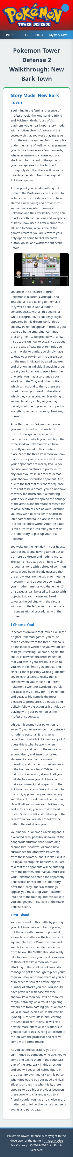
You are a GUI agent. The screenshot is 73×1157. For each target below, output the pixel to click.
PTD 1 (10, 35)
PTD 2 (24, 35)
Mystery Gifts (58, 35)
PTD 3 (39, 35)
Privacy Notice (53, 1140)
